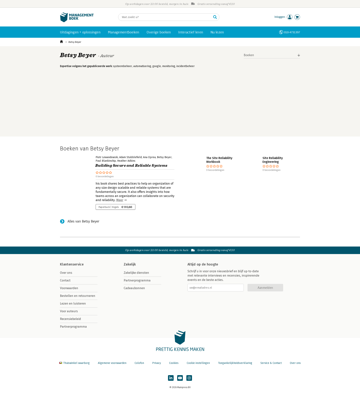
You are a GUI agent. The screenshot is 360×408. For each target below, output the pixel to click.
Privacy (156, 363)
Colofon (139, 363)
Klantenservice (72, 264)
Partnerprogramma (73, 326)
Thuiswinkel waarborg (76, 363)
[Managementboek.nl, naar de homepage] (77, 21)
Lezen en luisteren (73, 303)
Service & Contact (271, 363)
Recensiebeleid (70, 319)
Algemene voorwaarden (112, 363)
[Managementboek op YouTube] (180, 378)
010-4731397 (292, 32)
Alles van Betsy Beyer (83, 221)
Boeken (249, 55)
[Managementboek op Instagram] (189, 378)
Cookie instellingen (198, 363)
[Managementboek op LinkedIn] (171, 378)
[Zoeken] (215, 17)
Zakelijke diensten (136, 273)
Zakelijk (130, 264)
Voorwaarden (69, 288)
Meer (119, 200)
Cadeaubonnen (134, 288)
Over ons (66, 273)
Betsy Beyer (74, 42)
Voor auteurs (69, 311)
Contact (65, 280)
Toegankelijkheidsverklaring (235, 363)
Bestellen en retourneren (77, 296)
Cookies (173, 363)
